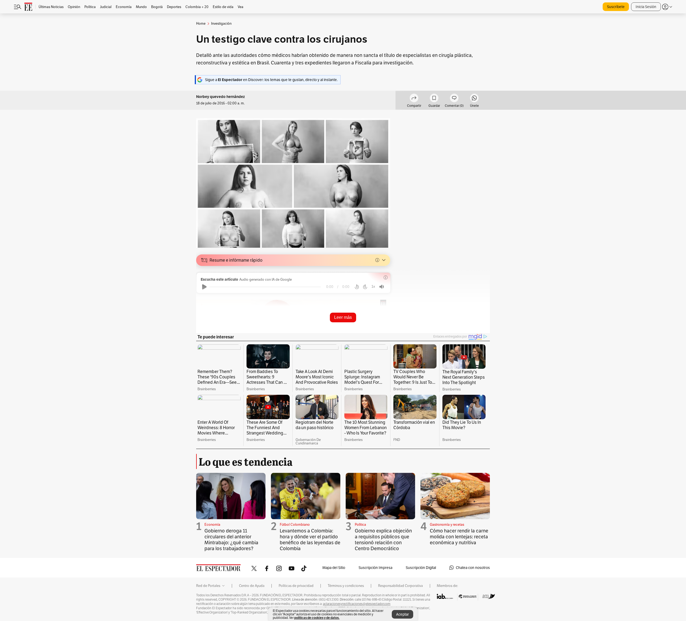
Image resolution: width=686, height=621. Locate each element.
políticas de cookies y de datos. (317, 618)
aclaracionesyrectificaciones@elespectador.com (356, 604)
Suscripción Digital (421, 567)
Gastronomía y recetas (447, 524)
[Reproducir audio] (204, 287)
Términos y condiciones (346, 586)
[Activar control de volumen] (381, 287)
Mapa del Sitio (333, 567)
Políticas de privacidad (296, 586)
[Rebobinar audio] (357, 286)
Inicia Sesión (646, 6)
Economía (212, 524)
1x (373, 286)
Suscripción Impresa (375, 567)
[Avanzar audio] (365, 286)
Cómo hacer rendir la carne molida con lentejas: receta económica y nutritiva (459, 537)
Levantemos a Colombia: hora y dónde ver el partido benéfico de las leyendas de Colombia (310, 539)
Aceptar (402, 614)
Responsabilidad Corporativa (400, 586)
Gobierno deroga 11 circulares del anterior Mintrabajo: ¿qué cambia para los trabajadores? (231, 539)
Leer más (343, 317)
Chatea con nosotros (473, 567)
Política (360, 524)
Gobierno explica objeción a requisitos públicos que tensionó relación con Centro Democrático (383, 539)
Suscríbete (616, 6)
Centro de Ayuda (251, 586)
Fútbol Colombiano (295, 524)
